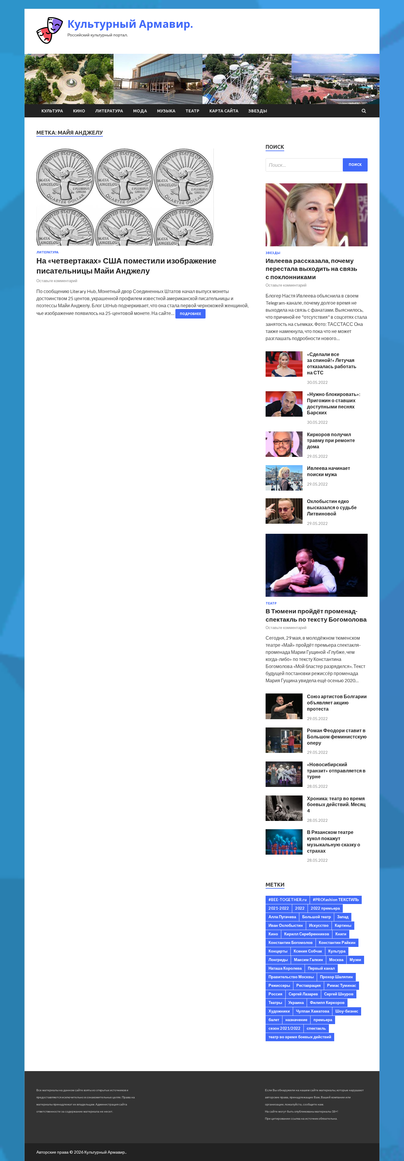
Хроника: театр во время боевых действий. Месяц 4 (336, 804)
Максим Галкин (308, 959)
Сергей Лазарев (303, 994)
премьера (322, 1019)
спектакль (316, 1028)
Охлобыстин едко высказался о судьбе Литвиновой (332, 507)
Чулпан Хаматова (312, 1011)
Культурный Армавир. (130, 24)
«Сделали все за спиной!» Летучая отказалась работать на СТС (331, 363)
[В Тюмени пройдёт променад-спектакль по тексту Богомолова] (317, 598)
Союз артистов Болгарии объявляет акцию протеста (337, 702)
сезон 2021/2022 (284, 1028)
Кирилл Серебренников (306, 934)
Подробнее (190, 314)
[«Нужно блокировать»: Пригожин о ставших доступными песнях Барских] (284, 415)
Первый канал (321, 968)
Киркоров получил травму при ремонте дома (331, 440)
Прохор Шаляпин (336, 976)
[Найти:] (317, 165)
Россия (275, 994)
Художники (279, 1011)
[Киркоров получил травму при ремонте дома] (284, 455)
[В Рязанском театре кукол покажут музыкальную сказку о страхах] (284, 853)
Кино (79, 111)
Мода (140, 111)
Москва (336, 959)
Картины (343, 925)
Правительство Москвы (291, 976)
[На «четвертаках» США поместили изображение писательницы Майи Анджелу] (145, 199)
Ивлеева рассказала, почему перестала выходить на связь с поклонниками (311, 268)
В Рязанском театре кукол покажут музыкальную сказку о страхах (333, 841)
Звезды (257, 111)
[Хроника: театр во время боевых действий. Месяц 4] (284, 819)
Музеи (355, 959)
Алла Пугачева (282, 916)
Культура (52, 111)
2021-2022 (279, 908)
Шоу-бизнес (346, 1011)
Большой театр (316, 916)
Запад (342, 916)
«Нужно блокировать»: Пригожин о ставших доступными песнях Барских (333, 403)
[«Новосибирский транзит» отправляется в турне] (284, 785)
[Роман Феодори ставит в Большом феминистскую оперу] (284, 751)
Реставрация (308, 985)
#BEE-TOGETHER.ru (288, 899)
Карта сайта (223, 111)
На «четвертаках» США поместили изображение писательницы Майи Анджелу (126, 265)
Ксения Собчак (308, 951)
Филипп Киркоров (327, 1002)
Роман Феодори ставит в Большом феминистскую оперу (337, 736)
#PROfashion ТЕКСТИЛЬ (336, 899)
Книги (340, 934)
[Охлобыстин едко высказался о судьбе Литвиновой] (284, 522)
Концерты (278, 951)
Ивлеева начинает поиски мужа (328, 471)
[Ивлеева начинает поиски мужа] (284, 488)
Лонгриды (278, 959)
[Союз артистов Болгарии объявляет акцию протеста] (284, 717)
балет (274, 1019)
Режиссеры (279, 985)
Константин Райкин (337, 942)
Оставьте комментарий (56, 280)
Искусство (319, 925)
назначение (296, 1019)
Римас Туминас (341, 985)
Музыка (166, 111)
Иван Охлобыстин (286, 925)
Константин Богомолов (291, 942)
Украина (296, 1002)
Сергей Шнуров (338, 994)
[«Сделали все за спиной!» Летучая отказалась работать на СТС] (284, 375)
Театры (275, 1002)
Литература (109, 111)
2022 (300, 908)
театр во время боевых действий (300, 1036)
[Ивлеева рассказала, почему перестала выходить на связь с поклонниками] (317, 247)
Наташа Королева (285, 968)
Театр (192, 111)
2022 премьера (325, 908)
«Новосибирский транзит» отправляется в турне (336, 770)
